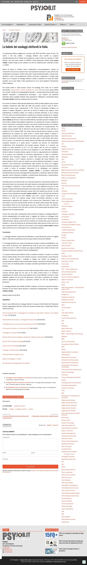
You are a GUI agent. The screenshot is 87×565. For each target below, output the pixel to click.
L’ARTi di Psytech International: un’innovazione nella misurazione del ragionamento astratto (71, 542)
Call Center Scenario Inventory (71, 186)
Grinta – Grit (65, 282)
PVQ (63, 390)
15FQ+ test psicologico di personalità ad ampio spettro (71, 534)
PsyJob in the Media (68, 388)
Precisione (65, 375)
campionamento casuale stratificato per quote (24, 90)
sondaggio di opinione (21, 409)
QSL (63, 393)
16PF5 (64, 131)
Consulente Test (28, 1)
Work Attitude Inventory (68, 519)
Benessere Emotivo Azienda (70, 172)
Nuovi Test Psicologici (68, 341)
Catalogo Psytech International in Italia (17, 382)
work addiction (66, 516)
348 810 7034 (8, 550)
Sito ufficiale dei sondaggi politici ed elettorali (16, 363)
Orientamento (66, 354)
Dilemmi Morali (66, 245)
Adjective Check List (68, 149)
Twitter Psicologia (67, 506)
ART (63, 159)
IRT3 (63, 305)
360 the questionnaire (68, 133)
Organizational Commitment (70, 352)
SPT (63, 464)
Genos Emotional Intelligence (70, 277)
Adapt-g (64, 146)
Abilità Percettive (67, 136)
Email (33, 452)
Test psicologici (6, 1)
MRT (63, 339)
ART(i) (64, 162)
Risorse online (66, 420)
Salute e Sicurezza (67, 430)
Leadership (65, 315)
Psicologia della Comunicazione (71, 382)
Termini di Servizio (57, 561)
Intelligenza (65, 294)
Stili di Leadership (67, 472)
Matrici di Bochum (67, 328)
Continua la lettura (52, 530)
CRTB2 (64, 235)
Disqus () (55, 425)
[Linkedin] (76, 1)
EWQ (63, 253)
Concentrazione (66, 227)
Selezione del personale (69, 436)
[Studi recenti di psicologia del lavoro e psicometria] (51, 551)
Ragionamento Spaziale (69, 408)
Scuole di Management (68, 433)
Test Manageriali (66, 498)
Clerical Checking (67, 199)
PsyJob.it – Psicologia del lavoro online (22, 560)
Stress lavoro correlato (68, 475)
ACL (63, 144)
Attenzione (65, 167)
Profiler (64, 380)
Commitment (65, 217)
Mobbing (64, 336)
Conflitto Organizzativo (68, 230)
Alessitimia (65, 151)
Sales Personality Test (68, 425)
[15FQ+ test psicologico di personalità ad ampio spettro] (51, 535)
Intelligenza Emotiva (68, 299)
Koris (76, 560)
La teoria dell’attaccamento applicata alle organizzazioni (16, 417)
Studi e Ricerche (67, 477)
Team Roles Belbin (67, 482)
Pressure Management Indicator (71, 377)
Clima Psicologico (67, 206)
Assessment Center (35, 24)
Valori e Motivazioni (67, 509)
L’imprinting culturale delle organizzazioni (45, 416)
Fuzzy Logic (65, 264)
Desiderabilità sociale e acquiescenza (17, 387)
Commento (6, 437)
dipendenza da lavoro (68, 248)
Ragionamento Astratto (68, 400)
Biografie (64, 180)
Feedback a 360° (67, 256)
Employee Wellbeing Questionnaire (72, 251)
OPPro (64, 349)
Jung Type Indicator (67, 313)
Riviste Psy (35, 1)
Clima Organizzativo (68, 201)
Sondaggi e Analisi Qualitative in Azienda (18, 377)
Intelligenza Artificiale (68, 297)
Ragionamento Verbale (68, 410)
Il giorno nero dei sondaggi (11, 346)
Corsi (71, 24)
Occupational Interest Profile (70, 344)
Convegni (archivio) (67, 232)
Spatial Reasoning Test (69, 459)
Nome (4, 452)
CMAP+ (64, 209)
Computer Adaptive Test (69, 222)
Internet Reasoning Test (69, 302)
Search (82, 1)
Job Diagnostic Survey (69, 454)
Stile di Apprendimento (68, 469)
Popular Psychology (68, 372)
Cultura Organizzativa (68, 240)
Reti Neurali (65, 417)
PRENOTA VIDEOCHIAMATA (69, 47)
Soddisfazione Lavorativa (69, 451)
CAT (63, 188)
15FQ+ (12, 1)
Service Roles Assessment (70, 441)
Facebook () (49, 425)
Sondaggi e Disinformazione (11, 350)
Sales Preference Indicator (69, 428)
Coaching (64, 211)
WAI (63, 514)
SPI (63, 461)
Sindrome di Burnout (68, 444)
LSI (63, 323)
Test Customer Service (68, 490)
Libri (63, 320)
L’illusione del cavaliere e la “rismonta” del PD (16, 328)
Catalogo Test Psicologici (69, 193)
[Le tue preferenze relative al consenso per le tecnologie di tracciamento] (84, 562)
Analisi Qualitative (67, 154)
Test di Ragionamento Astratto (71, 493)
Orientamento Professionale (70, 362)
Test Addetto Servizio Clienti (70, 488)
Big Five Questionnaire (68, 175)
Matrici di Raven (66, 331)
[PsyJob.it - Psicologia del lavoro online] (43, 8)
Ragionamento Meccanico (69, 402)
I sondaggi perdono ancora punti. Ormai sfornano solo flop (20, 324)
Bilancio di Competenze (69, 178)
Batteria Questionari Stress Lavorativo (73, 170)
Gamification (65, 266)
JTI (62, 310)
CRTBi (64, 237)
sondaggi (11, 409)
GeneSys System (50, 24)
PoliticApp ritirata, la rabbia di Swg (13, 354)
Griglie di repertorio (67, 279)
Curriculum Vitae (67, 243)
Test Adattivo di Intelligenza (70, 485)
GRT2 (63, 285)
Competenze (65, 219)
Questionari (20, 24)
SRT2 (63, 467)
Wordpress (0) (42, 425)
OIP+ (63, 347)
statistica (30, 409)
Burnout (64, 183)
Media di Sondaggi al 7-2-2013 (12, 359)
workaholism (65, 522)
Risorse (62, 24)
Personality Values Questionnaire (72, 369)
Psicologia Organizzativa (69, 385)
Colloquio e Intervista (68, 214)
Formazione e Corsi (67, 261)
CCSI (63, 196)
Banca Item (66, 204)
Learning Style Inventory (69, 318)
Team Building (66, 480)
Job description (66, 307)
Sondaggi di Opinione (19, 406)
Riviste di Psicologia (68, 423)
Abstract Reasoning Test (69, 138)
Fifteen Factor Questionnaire (70, 258)
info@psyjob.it (58, 18)
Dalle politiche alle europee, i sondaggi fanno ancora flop (20, 319)
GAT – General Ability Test (69, 269)
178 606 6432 (8, 552)
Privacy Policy (49, 561)
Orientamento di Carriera (69, 357)
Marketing (64, 326)
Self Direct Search (67, 438)
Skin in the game (67, 446)
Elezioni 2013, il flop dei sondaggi (13, 341)
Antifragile (65, 157)
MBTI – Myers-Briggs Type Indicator (72, 334)
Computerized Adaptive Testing (71, 224)
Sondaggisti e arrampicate (10, 332)
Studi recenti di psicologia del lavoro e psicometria (69, 550)
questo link (65, 82)
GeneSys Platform (18, 1)
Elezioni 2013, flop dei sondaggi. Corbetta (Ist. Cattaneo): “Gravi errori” (24, 337)
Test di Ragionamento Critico (70, 496)
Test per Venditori (67, 501)
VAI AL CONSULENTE (73, 69)
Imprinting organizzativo (69, 292)
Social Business (66, 449)
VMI (63, 511)
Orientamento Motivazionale (70, 360)
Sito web (5, 459)
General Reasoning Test (69, 272)
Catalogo (64, 191)
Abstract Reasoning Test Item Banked (73, 141)
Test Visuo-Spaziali (67, 503)
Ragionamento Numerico (69, 405)
